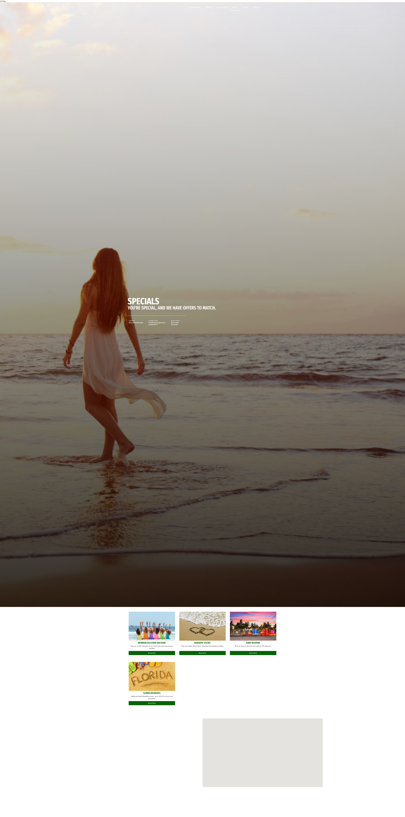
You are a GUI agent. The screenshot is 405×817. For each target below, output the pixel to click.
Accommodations (194, 7)
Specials (235, 7)
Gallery (245, 7)
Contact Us (257, 7)
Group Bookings (222, 7)
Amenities (208, 7)
